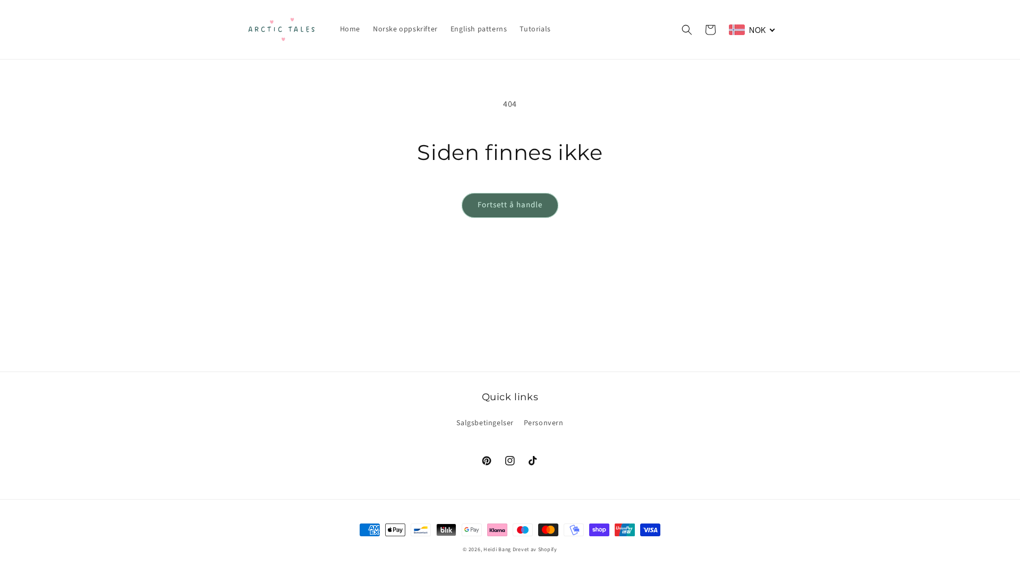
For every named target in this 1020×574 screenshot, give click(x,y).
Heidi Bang (497, 549)
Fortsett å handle (510, 204)
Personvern (544, 423)
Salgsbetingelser (485, 423)
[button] (687, 29)
